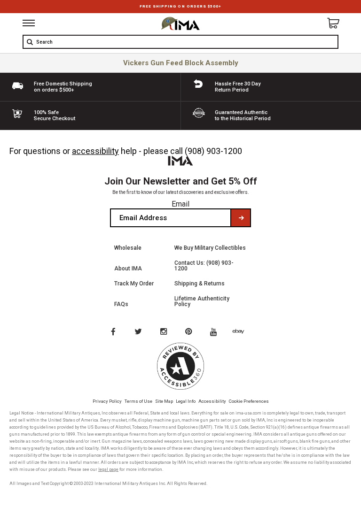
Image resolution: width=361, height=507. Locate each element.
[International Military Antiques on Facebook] (113, 332)
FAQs (121, 304)
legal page (108, 469)
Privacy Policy (107, 401)
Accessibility (212, 401)
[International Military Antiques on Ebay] (242, 332)
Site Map (164, 401)
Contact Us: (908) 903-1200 (204, 266)
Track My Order (134, 283)
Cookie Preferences (249, 401)
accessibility (95, 151)
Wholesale (127, 248)
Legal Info (186, 401)
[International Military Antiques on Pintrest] (190, 332)
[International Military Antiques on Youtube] (216, 332)
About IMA (128, 268)
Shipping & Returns (199, 283)
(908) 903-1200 (213, 151)
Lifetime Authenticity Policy (201, 301)
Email (180, 204)
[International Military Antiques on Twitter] (139, 332)
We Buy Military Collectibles (210, 248)
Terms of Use (138, 401)
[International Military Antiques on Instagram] (164, 332)
